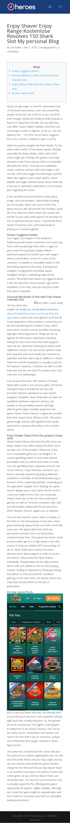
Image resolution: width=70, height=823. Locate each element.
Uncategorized (47, 47)
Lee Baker (15, 47)
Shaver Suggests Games (25, 71)
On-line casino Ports (23, 93)
